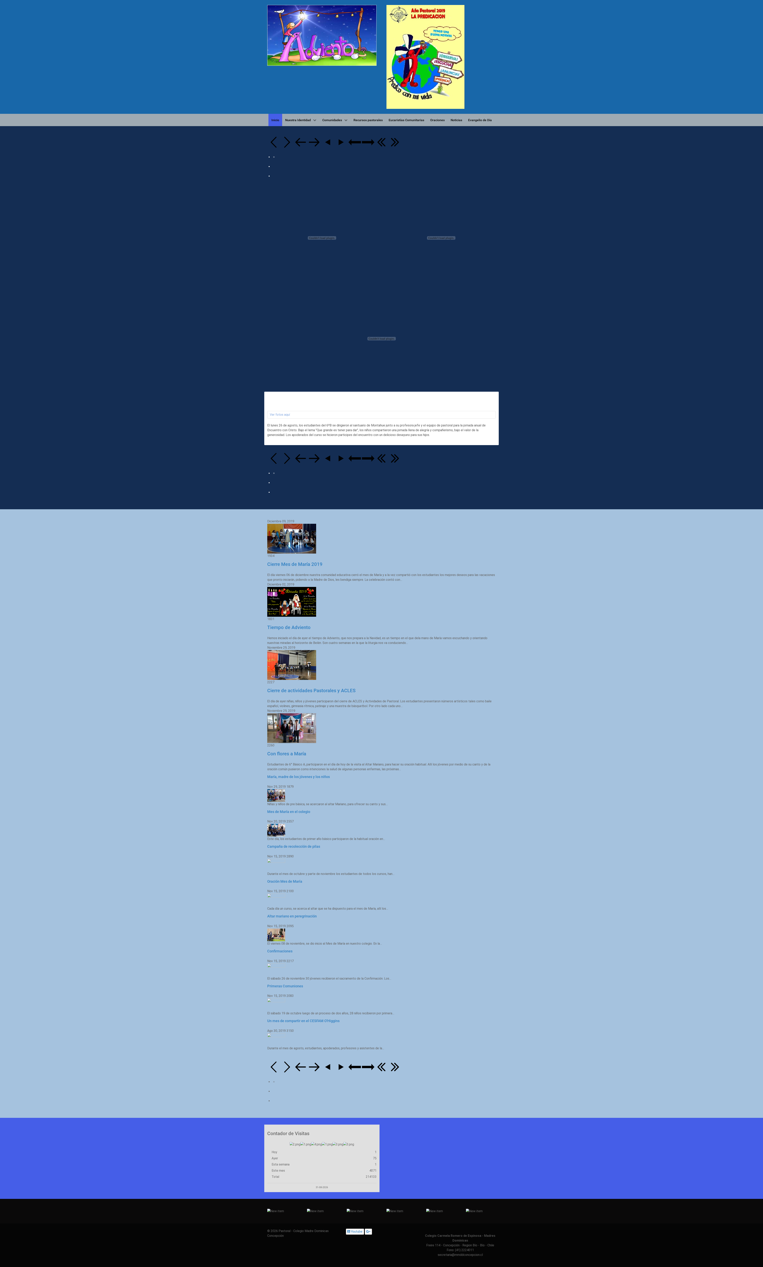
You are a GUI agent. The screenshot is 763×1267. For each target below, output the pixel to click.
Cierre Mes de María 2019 (294, 564)
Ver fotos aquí (280, 415)
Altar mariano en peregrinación (292, 916)
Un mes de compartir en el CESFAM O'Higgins (303, 1021)
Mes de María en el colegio (288, 812)
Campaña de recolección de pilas (293, 846)
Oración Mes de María (284, 881)
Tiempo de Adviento (289, 627)
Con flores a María (286, 754)
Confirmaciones (279, 951)
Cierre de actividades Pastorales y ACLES (311, 690)
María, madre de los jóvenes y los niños (298, 777)
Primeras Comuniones (285, 986)
